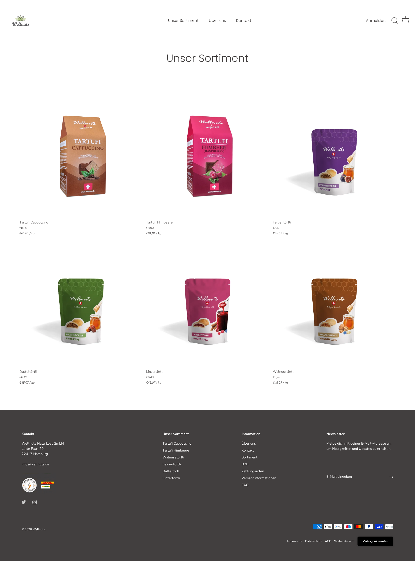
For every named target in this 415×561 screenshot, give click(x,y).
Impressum (294, 541)
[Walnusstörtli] (334, 305)
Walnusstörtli (173, 457)
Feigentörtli (172, 464)
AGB (328, 541)
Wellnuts (39, 529)
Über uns (217, 20)
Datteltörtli (171, 471)
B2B (245, 464)
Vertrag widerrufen (375, 541)
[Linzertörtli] (207, 305)
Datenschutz (313, 541)
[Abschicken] (391, 477)
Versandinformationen (259, 478)
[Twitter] (24, 502)
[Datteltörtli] (80, 305)
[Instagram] (34, 502)
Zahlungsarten (253, 471)
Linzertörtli (171, 478)
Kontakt (243, 20)
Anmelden (376, 20)
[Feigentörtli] (334, 156)
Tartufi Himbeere (176, 450)
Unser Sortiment (183, 20)
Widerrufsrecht (344, 541)
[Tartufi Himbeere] (207, 156)
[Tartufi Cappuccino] (80, 156)
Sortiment (249, 457)
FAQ (245, 485)
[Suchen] (394, 20)
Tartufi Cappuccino (177, 443)
